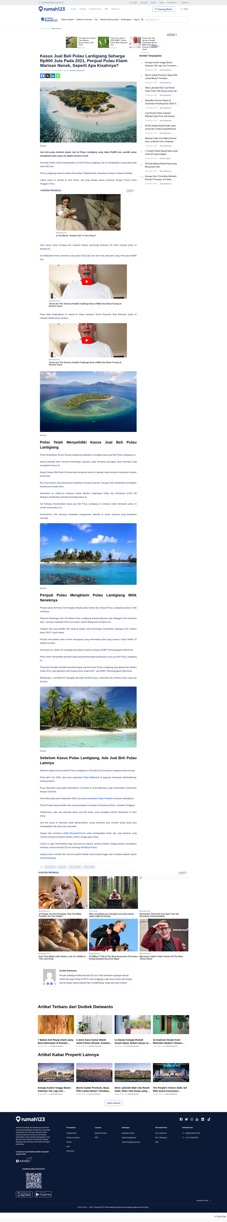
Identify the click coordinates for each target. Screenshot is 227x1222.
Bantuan (185, 2)
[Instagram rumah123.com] (191, 1119)
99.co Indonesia (161, 1133)
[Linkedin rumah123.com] (203, 1119)
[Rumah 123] (52, 9)
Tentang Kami (71, 1133)
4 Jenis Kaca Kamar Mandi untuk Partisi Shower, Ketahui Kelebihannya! (93, 1042)
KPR (96, 1138)
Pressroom (70, 1151)
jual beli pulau (50, 867)
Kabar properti (67, 19)
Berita (161, 2)
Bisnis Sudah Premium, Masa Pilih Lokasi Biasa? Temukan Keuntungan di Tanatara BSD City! (161, 77)
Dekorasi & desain (84, 19)
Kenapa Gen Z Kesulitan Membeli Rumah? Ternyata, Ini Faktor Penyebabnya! (161, 178)
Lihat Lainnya (113, 1103)
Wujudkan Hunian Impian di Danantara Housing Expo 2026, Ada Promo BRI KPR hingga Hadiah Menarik (162, 102)
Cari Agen (133, 2)
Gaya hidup (139, 19)
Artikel (48, 28)
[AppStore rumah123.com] (24, 1194)
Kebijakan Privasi (128, 1133)
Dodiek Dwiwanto (77, 70)
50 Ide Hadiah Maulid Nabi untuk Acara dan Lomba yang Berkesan (160, 127)
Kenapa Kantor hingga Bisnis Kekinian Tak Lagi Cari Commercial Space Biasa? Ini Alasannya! (161, 64)
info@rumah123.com (192, 1133)
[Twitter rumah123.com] (186, 1119)
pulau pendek (89, 867)
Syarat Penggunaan (129, 1138)
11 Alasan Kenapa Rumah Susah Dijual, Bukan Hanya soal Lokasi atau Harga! (132, 1042)
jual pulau (62, 867)
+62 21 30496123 (191, 1138)
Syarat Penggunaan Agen (131, 1142)
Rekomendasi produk (109, 19)
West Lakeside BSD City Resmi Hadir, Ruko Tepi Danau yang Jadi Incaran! (161, 90)
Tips (96, 19)
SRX (157, 1142)
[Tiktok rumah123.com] (209, 1119)
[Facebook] (42, 75)
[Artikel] (49, 19)
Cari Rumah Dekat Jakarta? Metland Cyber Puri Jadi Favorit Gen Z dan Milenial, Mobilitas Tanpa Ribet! (162, 115)
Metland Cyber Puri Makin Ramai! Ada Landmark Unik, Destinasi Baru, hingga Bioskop (160, 140)
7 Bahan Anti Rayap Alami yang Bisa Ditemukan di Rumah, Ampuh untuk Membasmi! (55, 1042)
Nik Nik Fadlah (165, 158)
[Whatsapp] (58, 75)
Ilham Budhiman (165, 70)
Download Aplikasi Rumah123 (52, 2)
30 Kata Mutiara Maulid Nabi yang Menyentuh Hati (161, 165)
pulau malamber (75, 867)
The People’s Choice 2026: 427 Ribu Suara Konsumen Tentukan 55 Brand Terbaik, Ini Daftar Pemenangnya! (170, 1090)
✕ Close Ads (220, 1216)
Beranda (42, 28)
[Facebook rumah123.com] (181, 1119)
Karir (68, 1146)
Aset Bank (144, 2)
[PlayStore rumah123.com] (43, 1195)
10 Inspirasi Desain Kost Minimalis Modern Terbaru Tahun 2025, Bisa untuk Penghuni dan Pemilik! (167, 1042)
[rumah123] (30, 1119)
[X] (47, 75)
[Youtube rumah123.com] (196, 1119)
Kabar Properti (56, 28)
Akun (186, 9)
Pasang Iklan (165, 9)
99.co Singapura (161, 1138)
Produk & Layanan (73, 1138)
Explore (153, 2)
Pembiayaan (126, 19)
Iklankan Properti (101, 1133)
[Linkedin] (52, 75)
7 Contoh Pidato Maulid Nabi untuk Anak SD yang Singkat (161, 152)
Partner (69, 1142)
